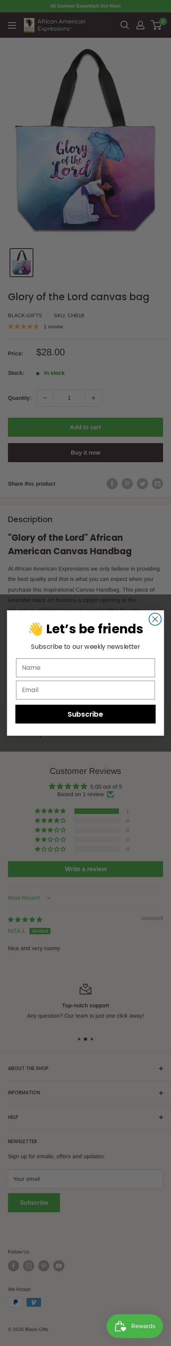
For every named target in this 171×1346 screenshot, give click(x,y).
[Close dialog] (155, 619)
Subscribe (85, 714)
